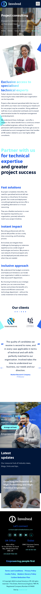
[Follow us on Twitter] (31, 535)
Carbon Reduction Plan (20, 577)
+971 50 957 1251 (30, 550)
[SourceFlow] (23, 590)
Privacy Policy (30, 570)
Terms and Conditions (14, 570)
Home (3, 31)
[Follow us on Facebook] (15, 535)
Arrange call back (10, 427)
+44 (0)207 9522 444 (10, 554)
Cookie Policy (10, 574)
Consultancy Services (22, 31)
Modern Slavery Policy (26, 574)
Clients (10, 31)
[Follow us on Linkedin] (20, 535)
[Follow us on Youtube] (26, 535)
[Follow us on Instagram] (10, 535)
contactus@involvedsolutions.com (20, 530)
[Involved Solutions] (11, 3)
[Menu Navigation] (38, 4)
